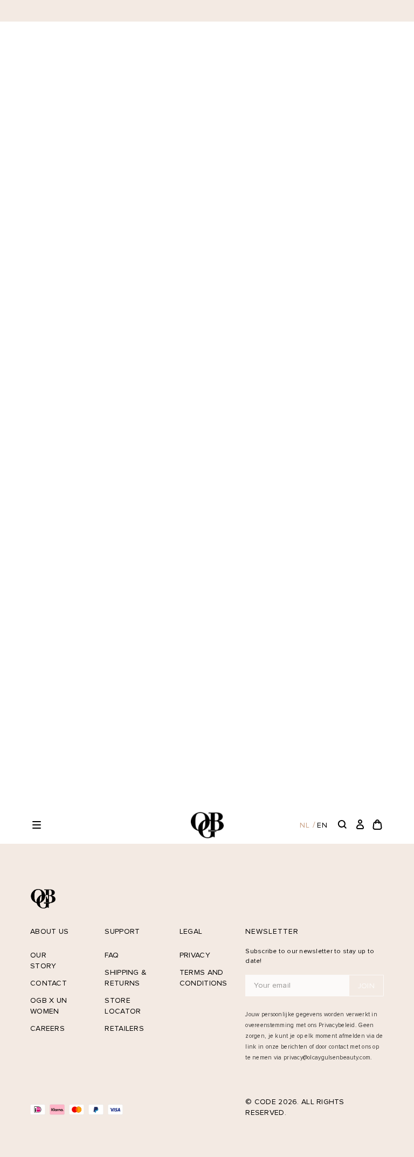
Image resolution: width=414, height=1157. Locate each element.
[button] (36, 824)
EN (322, 825)
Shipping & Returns (126, 978)
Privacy (195, 955)
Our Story (43, 960)
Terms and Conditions (202, 978)
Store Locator (123, 1006)
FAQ (112, 955)
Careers (47, 1028)
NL (305, 825)
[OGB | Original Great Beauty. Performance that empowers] (207, 825)
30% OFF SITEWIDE (200, 10)
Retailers (124, 1028)
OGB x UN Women (48, 1006)
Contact (48, 983)
